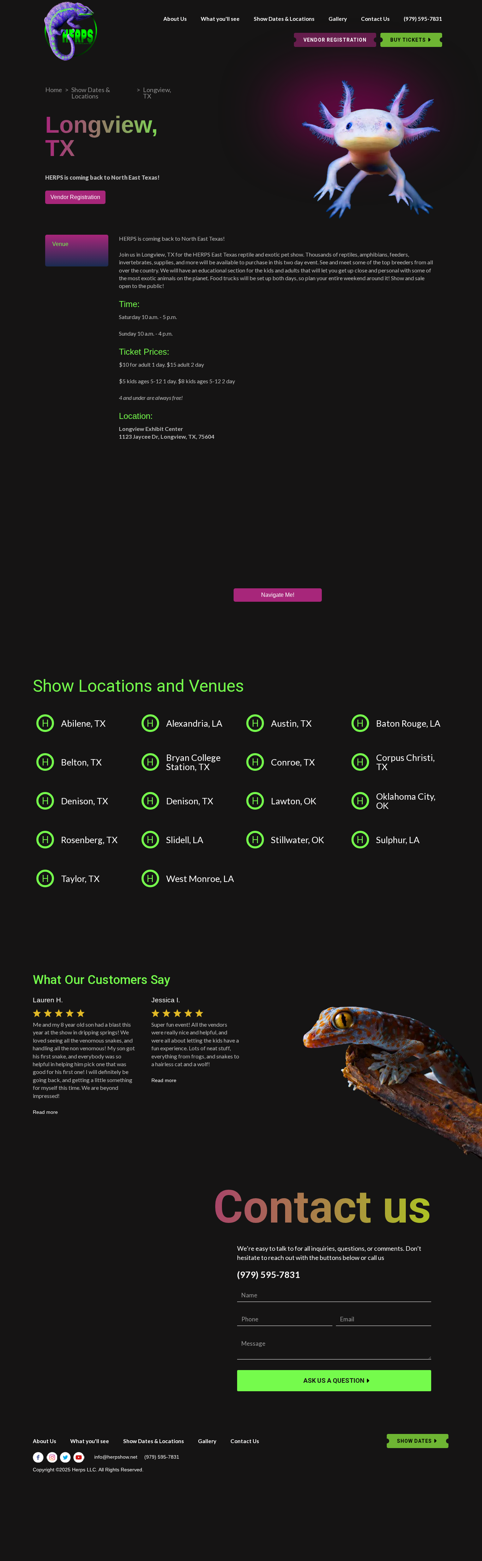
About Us (175, 19)
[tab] (76, 244)
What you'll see (220, 19)
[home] (71, 31)
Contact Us (375, 19)
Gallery (338, 19)
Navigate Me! (277, 595)
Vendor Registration (75, 197)
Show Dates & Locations (284, 19)
